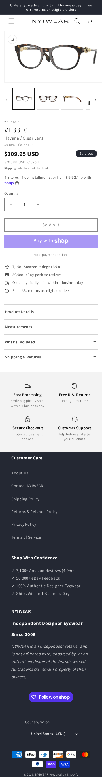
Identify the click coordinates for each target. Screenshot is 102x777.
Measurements (18, 326)
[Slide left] (6, 100)
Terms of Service (26, 537)
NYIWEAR (41, 774)
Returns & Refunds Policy (34, 511)
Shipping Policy (25, 498)
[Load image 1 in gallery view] (23, 99)
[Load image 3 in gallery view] (72, 99)
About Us (19, 473)
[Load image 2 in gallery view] (48, 99)
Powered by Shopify (63, 774)
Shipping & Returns (23, 357)
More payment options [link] (51, 254)
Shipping (10, 168)
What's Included (20, 342)
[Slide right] (96, 100)
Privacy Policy (23, 524)
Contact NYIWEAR (27, 485)
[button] (11, 21)
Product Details (19, 311)
